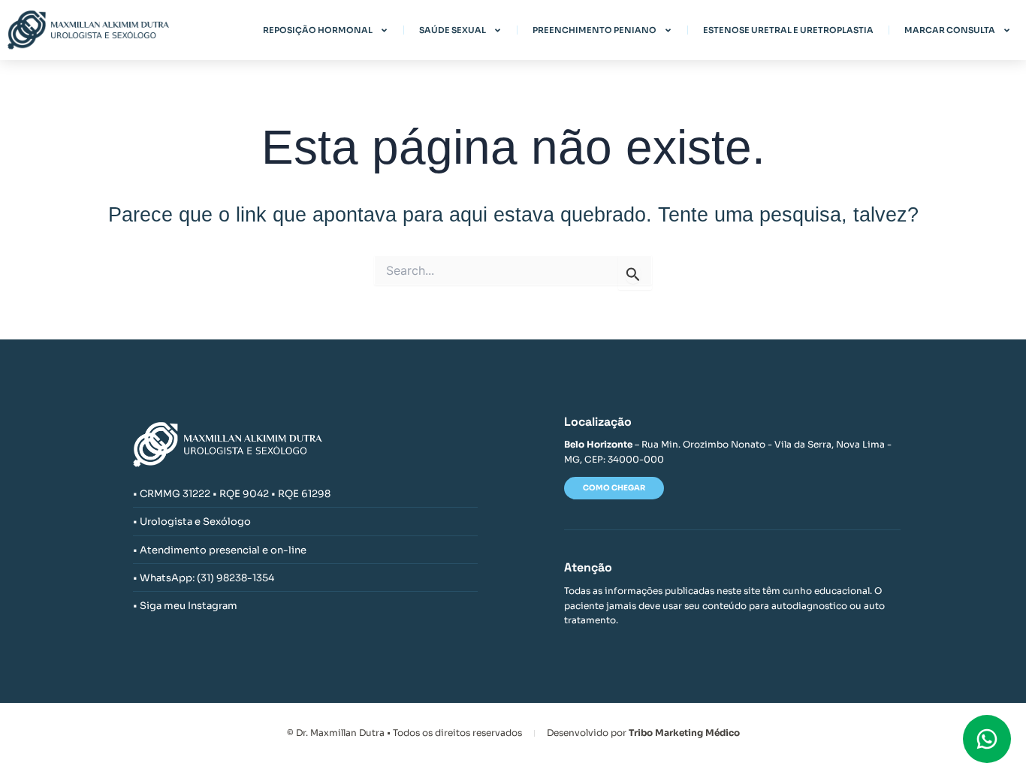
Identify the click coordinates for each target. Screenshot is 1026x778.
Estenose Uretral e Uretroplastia (788, 30)
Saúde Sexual (452, 30)
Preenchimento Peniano (594, 30)
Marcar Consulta (949, 30)
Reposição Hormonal (318, 30)
